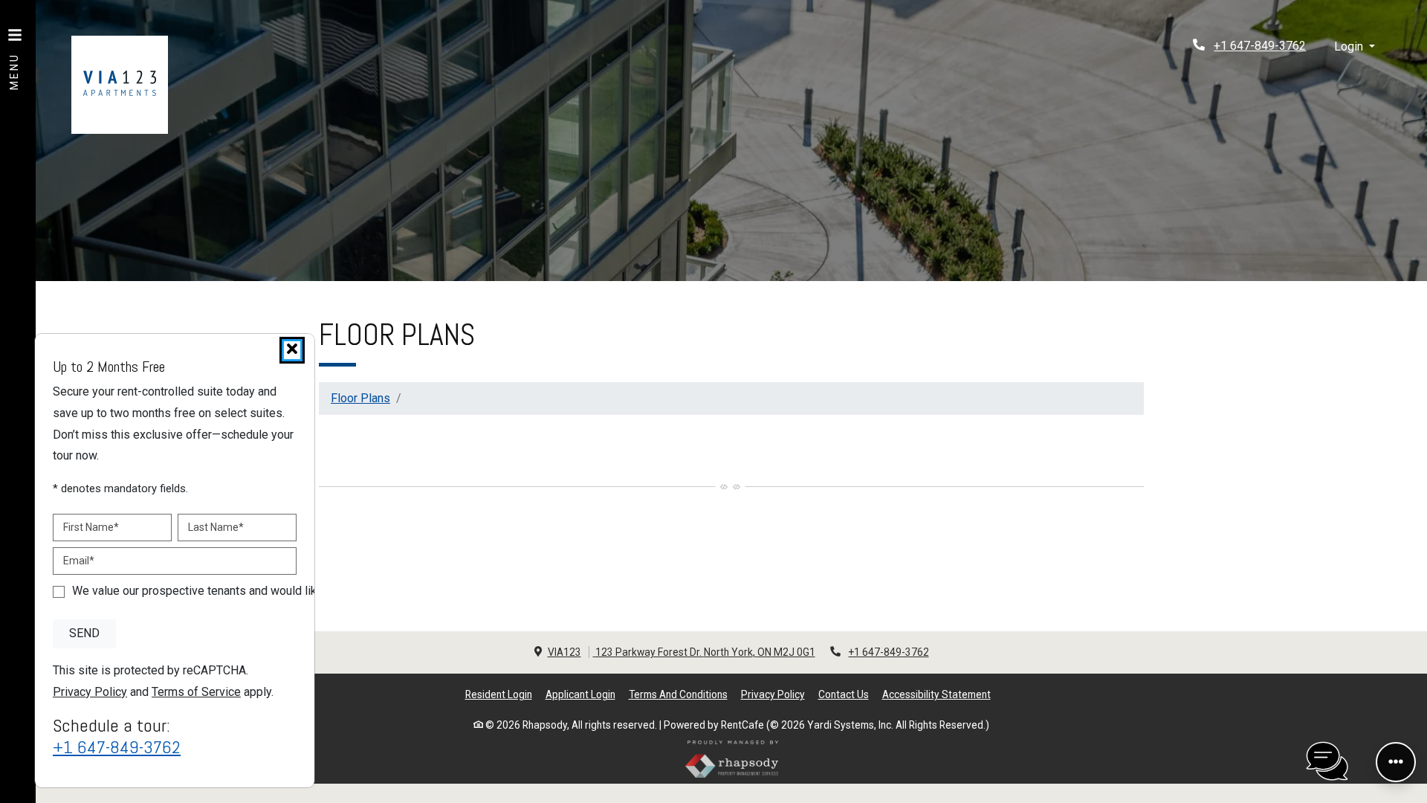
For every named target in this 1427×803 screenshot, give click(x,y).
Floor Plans (360, 398)
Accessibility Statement (936, 694)
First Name (91, 526)
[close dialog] (292, 350)
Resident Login (498, 694)
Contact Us (843, 694)
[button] (1354, 47)
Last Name (216, 526)
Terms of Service (196, 691)
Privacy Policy (773, 694)
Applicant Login (580, 694)
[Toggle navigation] (15, 52)
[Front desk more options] (1396, 762)
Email (78, 560)
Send (84, 633)
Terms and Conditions (678, 694)
